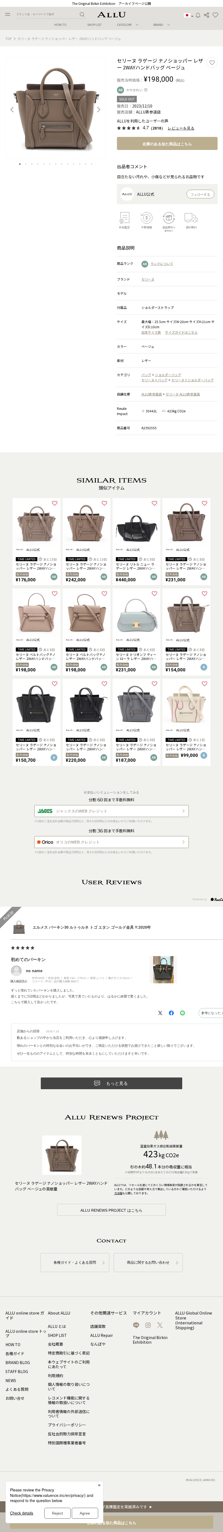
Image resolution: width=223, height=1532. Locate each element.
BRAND (158, 24)
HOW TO (60, 24)
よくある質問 (16, 1389)
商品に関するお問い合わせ (148, 1262)
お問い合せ (14, 1398)
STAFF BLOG (16, 1371)
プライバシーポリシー (67, 1424)
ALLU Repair (101, 1335)
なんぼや (98, 1344)
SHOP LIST (94, 24)
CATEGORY (124, 24)
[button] (215, 15)
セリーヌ (147, 279)
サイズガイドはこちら (181, 332)
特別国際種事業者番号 (67, 1442)
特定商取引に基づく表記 (69, 1353)
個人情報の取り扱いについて (69, 1386)
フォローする (200, 195)
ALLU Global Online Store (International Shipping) (193, 1320)
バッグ (146, 374)
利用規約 (55, 1375)
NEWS (10, 1380)
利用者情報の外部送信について (69, 1414)
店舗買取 (98, 1326)
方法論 (118, 1193)
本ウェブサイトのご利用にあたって (69, 1364)
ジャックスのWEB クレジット (81, 811)
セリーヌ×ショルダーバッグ (192, 379)
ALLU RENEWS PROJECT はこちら (111, 1210)
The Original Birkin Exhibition (150, 1340)
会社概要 (55, 1344)
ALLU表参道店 (151, 394)
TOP (8, 38)
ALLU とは (57, 1326)
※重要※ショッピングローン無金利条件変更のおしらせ (111, 3)
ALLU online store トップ (26, 1333)
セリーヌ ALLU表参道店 (183, 394)
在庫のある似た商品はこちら (167, 144)
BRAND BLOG (17, 1362)
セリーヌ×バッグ (154, 379)
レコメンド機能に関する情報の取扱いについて (69, 1400)
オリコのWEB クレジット (78, 842)
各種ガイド (14, 1353)
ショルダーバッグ (168, 374)
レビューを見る (181, 128)
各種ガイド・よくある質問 (75, 1262)
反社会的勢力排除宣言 (67, 1433)
